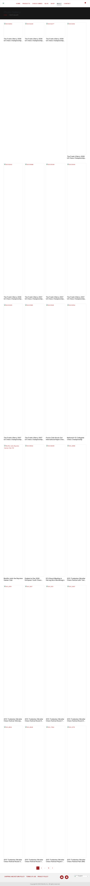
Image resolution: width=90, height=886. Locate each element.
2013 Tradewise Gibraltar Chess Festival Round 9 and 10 (34, 721)
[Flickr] (66, 877)
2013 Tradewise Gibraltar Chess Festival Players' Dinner (55, 861)
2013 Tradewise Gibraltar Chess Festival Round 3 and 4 (13, 861)
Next (52, 868)
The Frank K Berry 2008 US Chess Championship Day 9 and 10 (12, 40)
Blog (47, 3)
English (80, 876)
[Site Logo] (7, 3)
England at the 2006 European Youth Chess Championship (33, 580)
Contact (67, 3)
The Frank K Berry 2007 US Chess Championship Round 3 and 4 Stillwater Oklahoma (13, 440)
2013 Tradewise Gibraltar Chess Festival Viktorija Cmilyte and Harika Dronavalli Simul (13, 721)
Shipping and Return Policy (14, 876)
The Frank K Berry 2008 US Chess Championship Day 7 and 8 (34, 40)
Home (18, 3)
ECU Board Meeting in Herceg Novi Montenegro (55, 579)
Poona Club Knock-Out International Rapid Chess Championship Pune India (55, 439)
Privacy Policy (43, 876)
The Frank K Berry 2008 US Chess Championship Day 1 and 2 (12, 299)
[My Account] (81, 4)
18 (48, 868)
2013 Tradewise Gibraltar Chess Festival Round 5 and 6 (76, 721)
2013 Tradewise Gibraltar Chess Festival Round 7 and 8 (55, 721)
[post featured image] (13, 29)
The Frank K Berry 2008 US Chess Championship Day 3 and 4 (76, 158)
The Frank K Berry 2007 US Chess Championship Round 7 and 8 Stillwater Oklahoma (55, 299)
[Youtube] (62, 877)
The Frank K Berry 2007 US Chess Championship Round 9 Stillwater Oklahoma (34, 299)
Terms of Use (31, 876)
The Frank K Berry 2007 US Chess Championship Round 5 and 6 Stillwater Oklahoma (76, 299)
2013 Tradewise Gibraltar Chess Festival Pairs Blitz (76, 860)
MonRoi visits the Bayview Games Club (13, 579)
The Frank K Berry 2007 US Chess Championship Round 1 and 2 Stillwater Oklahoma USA (34, 440)
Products (26, 3)
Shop (53, 3)
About (59, 3)
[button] (77, 4)
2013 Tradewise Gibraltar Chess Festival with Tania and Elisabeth (76, 580)
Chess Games (37, 3)
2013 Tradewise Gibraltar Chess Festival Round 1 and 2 (34, 861)
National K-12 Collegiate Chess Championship (75, 438)
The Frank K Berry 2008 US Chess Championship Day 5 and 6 (55, 40)
